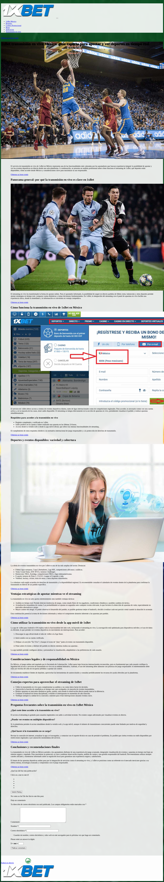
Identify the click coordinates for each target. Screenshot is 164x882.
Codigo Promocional (13, 25)
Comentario (15, 822)
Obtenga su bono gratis (9, 38)
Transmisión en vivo (13, 32)
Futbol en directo (7, 863)
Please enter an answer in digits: (23, 839)
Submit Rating (16, 792)
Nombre (14, 826)
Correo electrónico (18, 831)
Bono (8, 27)
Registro (9, 23)
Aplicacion (10, 30)
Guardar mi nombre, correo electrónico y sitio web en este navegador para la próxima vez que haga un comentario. (57, 835)
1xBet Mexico (11, 21)
